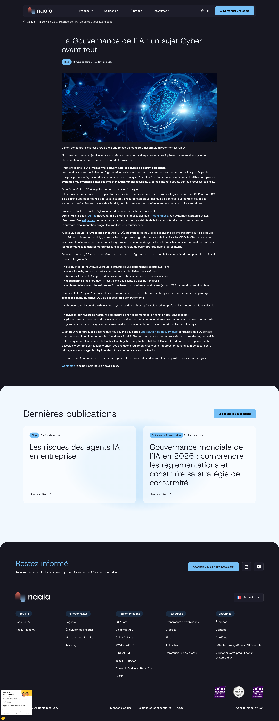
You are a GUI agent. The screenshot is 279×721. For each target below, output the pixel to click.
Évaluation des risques (80, 630)
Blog (42, 21)
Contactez (68, 366)
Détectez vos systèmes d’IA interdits (238, 645)
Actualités (172, 645)
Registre (71, 622)
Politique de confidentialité (154, 708)
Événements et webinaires (166, 435)
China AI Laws (124, 637)
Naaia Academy (25, 630)
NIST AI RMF (123, 653)
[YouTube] (259, 566)
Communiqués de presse (181, 653)
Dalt (261, 708)
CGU (180, 708)
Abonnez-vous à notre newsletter (213, 567)
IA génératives (159, 215)
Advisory (71, 645)
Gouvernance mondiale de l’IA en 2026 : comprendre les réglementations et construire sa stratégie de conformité (197, 465)
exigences (88, 220)
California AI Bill (125, 630)
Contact (221, 630)
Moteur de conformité (79, 637)
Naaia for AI (22, 622)
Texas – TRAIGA (126, 660)
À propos (221, 622)
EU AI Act (121, 622)
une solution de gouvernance (159, 332)
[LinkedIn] (246, 566)
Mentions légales (121, 708)
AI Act (92, 215)
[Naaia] (40, 11)
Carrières (221, 637)
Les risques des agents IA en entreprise (74, 451)
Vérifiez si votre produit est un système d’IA (234, 655)
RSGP (119, 676)
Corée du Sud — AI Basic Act (134, 668)
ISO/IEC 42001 (125, 645)
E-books (171, 630)
